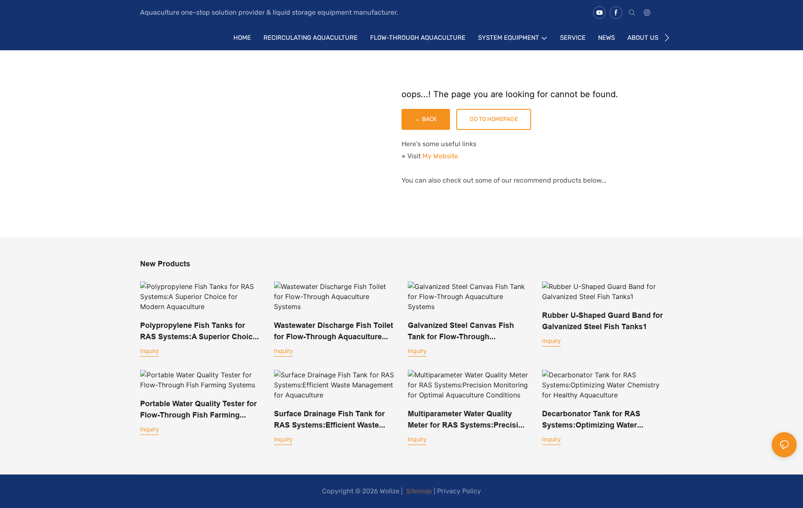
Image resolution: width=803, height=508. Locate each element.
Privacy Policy (459, 491)
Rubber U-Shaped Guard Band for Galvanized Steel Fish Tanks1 (602, 321)
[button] (667, 37)
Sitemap (418, 491)
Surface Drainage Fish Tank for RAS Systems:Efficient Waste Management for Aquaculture (329, 420)
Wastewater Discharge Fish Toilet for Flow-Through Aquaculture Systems (333, 331)
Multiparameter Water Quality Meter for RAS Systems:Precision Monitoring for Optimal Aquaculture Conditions (467, 420)
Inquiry (149, 350)
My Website (440, 156)
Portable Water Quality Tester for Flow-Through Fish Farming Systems (198, 409)
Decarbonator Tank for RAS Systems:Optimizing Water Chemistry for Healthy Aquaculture (591, 420)
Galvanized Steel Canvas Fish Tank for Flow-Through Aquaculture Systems (461, 331)
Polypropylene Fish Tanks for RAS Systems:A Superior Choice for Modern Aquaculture (198, 331)
